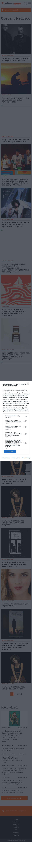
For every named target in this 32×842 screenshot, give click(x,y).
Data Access (16, 458)
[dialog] (16, 421)
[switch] (25, 421)
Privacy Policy (26, 458)
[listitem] (16, 416)
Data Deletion (6, 458)
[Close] (28, 384)
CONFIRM (10, 451)
